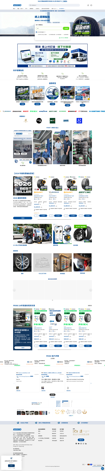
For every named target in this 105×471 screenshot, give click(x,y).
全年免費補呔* (87, 79)
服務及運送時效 (63, 436)
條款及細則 (54, 440)
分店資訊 (37, 8)
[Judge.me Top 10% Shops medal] (84, 412)
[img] (19, 374)
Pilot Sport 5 (52, 196)
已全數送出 (37, 104)
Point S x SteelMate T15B (24, 372)
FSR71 (50, 328)
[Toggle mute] (17, 162)
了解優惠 (22, 104)
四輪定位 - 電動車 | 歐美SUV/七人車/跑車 (52, 372)
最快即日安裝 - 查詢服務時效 (42, 79)
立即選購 (52, 358)
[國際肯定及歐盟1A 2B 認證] (22, 318)
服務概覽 (31, 8)
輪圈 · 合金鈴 (20, 8)
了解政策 (52, 104)
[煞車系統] (83, 262)
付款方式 (62, 433)
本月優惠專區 (61, 8)
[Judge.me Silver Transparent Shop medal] (68, 412)
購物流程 (62, 438)
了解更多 (65, 1)
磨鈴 (22, 273)
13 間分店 (46, 77)
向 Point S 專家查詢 (64, 37)
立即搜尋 (66, 28)
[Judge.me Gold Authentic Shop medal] (57, 412)
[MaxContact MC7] (40, 184)
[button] (91, 5)
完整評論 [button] (18, 390)
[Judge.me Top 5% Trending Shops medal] (79, 412)
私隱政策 (54, 438)
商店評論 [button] (52, 397)
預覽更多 (90, 305)
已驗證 (70, 415)
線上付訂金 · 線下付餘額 (62, 77)
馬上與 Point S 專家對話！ (23, 79)
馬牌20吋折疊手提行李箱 (74, 372)
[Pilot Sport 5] (55, 184)
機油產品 (62, 273)
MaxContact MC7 (38, 196)
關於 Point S (54, 8)
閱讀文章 (81, 439)
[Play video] (15, 163)
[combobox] (54, 5)
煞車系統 (82, 273)
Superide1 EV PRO (83, 196)
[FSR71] (55, 316)
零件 (26, 8)
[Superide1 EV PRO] (85, 184)
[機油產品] (62, 262)
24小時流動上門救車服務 (43, 438)
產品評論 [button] (52, 394)
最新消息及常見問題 (45, 8)
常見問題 (54, 436)
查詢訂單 (62, 440)
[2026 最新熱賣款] (22, 185)
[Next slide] (91, 383)
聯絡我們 (54, 433)
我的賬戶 (62, 431)
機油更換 (40, 440)
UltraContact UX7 (69, 196)
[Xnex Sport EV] (40, 316)
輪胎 (14, 8)
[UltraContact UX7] (70, 184)
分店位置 (54, 431)
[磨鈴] (22, 262)
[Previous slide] (14, 383)
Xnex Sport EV (38, 328)
